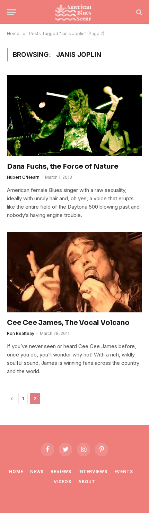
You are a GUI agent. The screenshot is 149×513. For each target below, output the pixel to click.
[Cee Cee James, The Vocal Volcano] (74, 272)
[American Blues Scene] (74, 12)
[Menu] (11, 12)
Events (123, 471)
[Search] (138, 12)
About (86, 481)
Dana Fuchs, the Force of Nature (63, 166)
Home (16, 471)
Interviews (92, 471)
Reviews (61, 471)
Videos (62, 481)
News (37, 471)
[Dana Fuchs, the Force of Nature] (74, 115)
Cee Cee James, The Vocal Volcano (68, 322)
